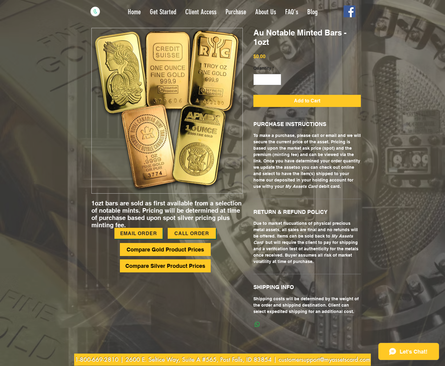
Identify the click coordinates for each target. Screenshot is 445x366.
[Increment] (276, 79)
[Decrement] (258, 79)
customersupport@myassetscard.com (324, 359)
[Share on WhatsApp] (257, 324)
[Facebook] (349, 11)
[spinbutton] (267, 79)
